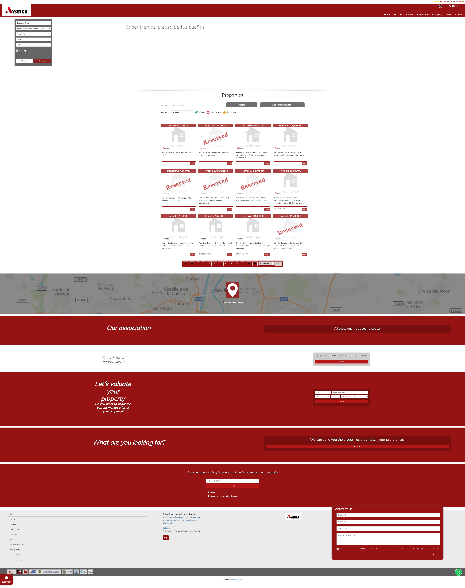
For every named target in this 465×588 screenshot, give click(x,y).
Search (42, 61)
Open (341, 361)
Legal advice (15, 555)
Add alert (357, 446)
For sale (398, 14)
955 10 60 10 (168, 523)
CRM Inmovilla (237, 579)
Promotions (423, 14)
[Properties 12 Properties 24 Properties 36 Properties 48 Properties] (267, 263)
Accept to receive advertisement (224, 496)
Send (232, 486)
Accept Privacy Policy (219, 492)
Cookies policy (15, 560)
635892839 (167, 528)
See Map (22, 50)
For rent (410, 14)
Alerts (449, 14)
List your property (282, 104)
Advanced (24, 61)
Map (165, 538)
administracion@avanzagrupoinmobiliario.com (181, 517)
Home (387, 14)
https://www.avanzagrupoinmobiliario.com (180, 520)
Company (437, 14)
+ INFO (192, 164)
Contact (459, 14)
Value (342, 401)
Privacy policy (15, 550)
